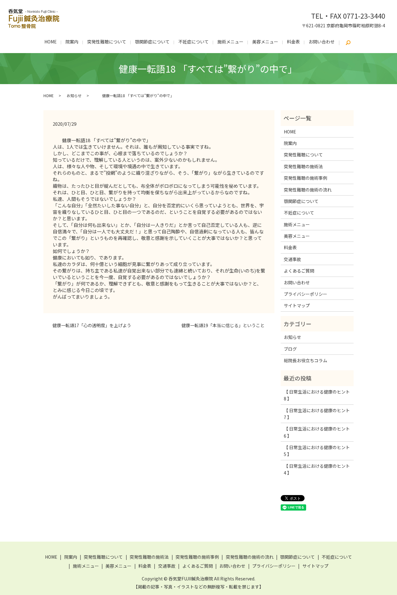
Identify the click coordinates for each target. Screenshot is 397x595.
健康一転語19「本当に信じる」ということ (225, 325)
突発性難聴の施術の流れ (308, 190)
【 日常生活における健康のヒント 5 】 (317, 450)
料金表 (293, 41)
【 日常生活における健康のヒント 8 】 (317, 395)
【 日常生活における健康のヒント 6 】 (317, 432)
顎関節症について (152, 41)
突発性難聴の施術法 (303, 166)
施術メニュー (230, 41)
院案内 (71, 41)
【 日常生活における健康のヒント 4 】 (317, 469)
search (348, 42)
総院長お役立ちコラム (305, 360)
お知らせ (74, 95)
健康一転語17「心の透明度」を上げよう (90, 325)
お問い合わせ (322, 41)
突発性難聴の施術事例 (305, 178)
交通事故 (292, 259)
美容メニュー (265, 41)
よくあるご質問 (299, 271)
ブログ (290, 349)
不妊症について (193, 41)
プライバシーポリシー (305, 294)
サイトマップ (297, 305)
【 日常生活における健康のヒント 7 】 (317, 413)
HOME (50, 41)
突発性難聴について (106, 41)
